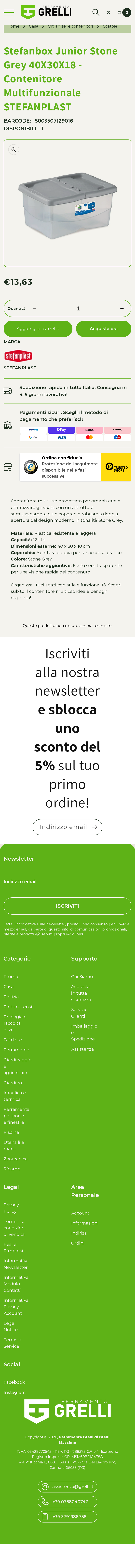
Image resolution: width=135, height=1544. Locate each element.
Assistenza (82, 1049)
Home (13, 26)
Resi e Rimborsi (13, 1247)
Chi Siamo (82, 976)
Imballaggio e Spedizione (82, 1033)
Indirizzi (79, 1233)
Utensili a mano (14, 1145)
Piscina (11, 1132)
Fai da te (13, 1039)
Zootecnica (15, 1159)
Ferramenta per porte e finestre (15, 1116)
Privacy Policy (11, 1208)
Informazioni (82, 1223)
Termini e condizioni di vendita (15, 1228)
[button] (96, 12)
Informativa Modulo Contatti (15, 1284)
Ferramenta (15, 1049)
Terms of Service (13, 1343)
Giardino (13, 1082)
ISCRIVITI (67, 906)
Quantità (17, 308)
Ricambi (13, 1169)
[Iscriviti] (94, 827)
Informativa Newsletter (15, 1264)
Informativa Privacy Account (15, 1307)
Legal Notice (11, 1326)
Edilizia (11, 996)
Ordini (77, 1243)
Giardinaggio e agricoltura (15, 1066)
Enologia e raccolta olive (15, 1023)
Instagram (15, 1392)
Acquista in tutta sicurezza (81, 993)
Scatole (110, 26)
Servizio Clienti (79, 1013)
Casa (33, 26)
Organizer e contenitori (70, 26)
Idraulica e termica (15, 1096)
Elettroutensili (15, 1006)
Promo (11, 976)
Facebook (14, 1382)
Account (80, 1213)
